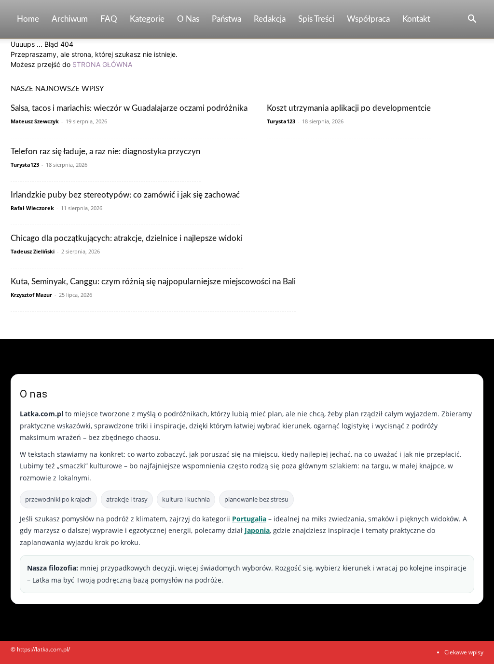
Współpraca (368, 19)
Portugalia (249, 518)
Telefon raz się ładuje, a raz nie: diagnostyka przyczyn (106, 151)
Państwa (226, 19)
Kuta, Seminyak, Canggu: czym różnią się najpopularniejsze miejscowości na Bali (153, 282)
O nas (188, 19)
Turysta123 (281, 121)
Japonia (257, 530)
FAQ (108, 19)
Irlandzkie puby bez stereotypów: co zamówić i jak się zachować (125, 195)
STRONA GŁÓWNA (102, 64)
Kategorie (147, 19)
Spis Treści (316, 19)
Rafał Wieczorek (32, 208)
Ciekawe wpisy (463, 652)
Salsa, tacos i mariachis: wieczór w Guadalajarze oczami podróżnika (129, 108)
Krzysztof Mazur (31, 294)
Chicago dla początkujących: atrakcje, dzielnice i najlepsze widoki (127, 238)
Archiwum (70, 19)
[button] (471, 20)
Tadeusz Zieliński (33, 251)
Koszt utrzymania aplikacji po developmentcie (349, 108)
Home (28, 19)
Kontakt (416, 19)
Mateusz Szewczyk (35, 121)
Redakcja (270, 19)
